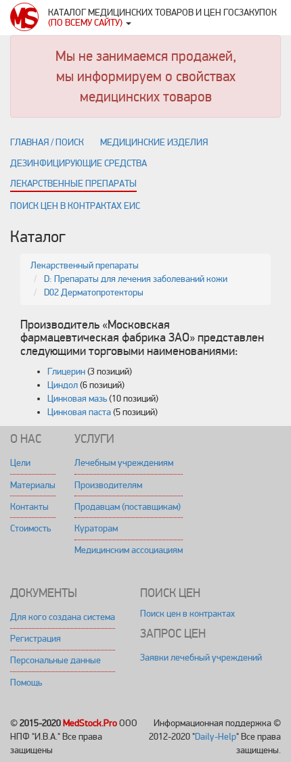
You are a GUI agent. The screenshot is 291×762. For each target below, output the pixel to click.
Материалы (32, 485)
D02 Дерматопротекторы (93, 292)
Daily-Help (215, 736)
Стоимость (30, 528)
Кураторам (96, 528)
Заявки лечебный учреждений (201, 657)
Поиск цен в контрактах (187, 613)
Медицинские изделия (154, 142)
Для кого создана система (62, 617)
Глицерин (66, 371)
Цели (20, 463)
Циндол (62, 385)
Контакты (29, 507)
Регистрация (35, 638)
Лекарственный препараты (84, 265)
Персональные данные (55, 660)
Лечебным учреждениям (123, 463)
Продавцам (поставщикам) (127, 507)
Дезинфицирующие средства (78, 163)
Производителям (108, 485)
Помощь (26, 682)
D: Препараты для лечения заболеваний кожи (135, 279)
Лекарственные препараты (73, 183)
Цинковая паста (79, 412)
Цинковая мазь (77, 398)
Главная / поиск (47, 142)
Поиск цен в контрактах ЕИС (75, 206)
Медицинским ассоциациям (128, 550)
